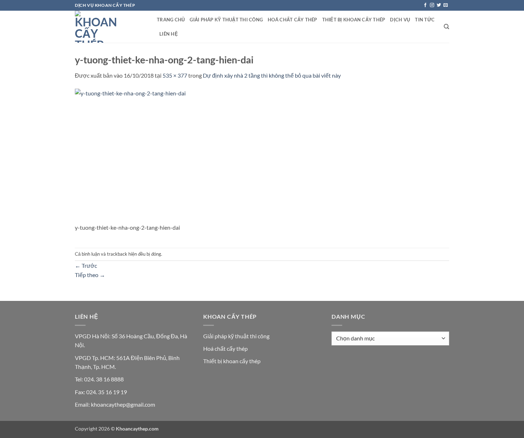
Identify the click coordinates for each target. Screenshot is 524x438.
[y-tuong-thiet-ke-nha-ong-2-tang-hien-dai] (170, 154)
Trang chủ (171, 19)
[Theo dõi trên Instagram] (432, 5)
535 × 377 (175, 75)
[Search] (446, 26)
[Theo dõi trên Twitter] (439, 5)
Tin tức (425, 19)
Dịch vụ (400, 19)
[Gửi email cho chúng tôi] (445, 5)
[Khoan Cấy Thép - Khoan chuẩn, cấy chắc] (110, 27)
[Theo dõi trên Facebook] (425, 5)
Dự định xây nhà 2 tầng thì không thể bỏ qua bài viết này (272, 75)
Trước (86, 265)
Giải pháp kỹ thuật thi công (226, 19)
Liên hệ (168, 34)
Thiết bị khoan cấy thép (353, 19)
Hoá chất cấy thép (292, 19)
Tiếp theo (90, 274)
